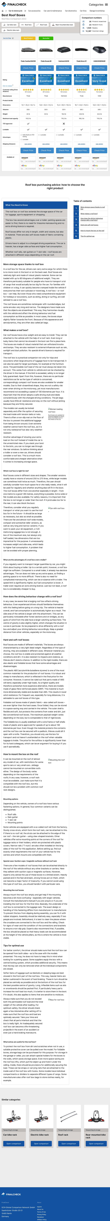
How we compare (7, 86)
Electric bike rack (40, 1135)
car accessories (34, 11)
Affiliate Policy (42, 1219)
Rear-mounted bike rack (96, 1136)
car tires (83, 11)
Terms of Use (41, 1212)
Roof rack (63, 1135)
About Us (40, 1209)
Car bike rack (10, 1135)
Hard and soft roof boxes (89, 225)
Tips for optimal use (87, 236)
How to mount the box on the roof (92, 230)
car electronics (71, 11)
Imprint (39, 1207)
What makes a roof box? (89, 214)
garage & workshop (97, 11)
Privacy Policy (41, 1214)
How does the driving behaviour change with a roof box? (92, 219)
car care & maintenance (53, 11)
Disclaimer (40, 1217)
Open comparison (14, 1144)
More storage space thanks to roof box (93, 208)
